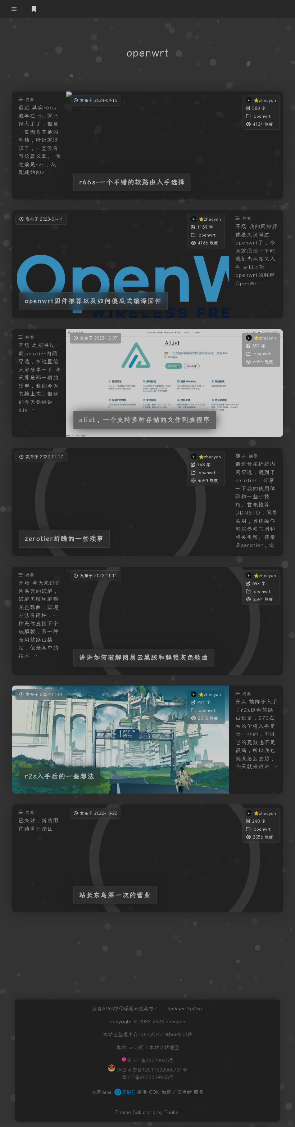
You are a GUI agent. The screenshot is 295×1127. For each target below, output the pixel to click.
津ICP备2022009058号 (147, 1077)
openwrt (261, 116)
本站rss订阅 (130, 1048)
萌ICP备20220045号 (150, 1061)
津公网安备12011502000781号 (152, 1070)
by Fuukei (168, 1112)
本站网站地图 (164, 1048)
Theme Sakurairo (135, 1112)
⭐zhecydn (264, 100)
